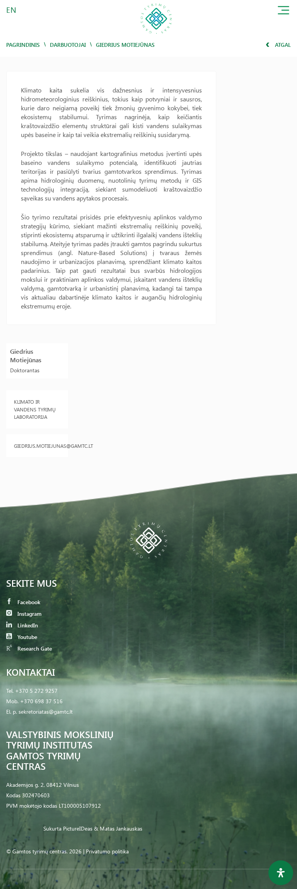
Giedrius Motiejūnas (25, 355)
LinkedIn (27, 625)
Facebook (28, 602)
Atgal (282, 44)
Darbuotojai (68, 44)
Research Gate (34, 648)
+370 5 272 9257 (36, 690)
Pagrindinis (23, 44)
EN (11, 9)
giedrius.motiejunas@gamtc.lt (37, 445)
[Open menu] (283, 12)
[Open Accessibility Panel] (280, 872)
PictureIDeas (77, 828)
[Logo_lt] (156, 36)
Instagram (28, 613)
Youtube (26, 637)
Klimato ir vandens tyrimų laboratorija (35, 409)
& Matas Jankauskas (118, 828)
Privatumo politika (107, 851)
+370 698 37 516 (41, 701)
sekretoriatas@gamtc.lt (46, 711)
